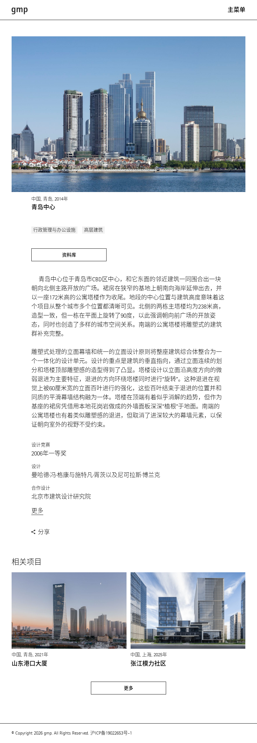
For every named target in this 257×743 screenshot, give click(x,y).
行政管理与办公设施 (54, 230)
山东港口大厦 (29, 663)
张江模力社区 (148, 663)
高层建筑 (93, 230)
